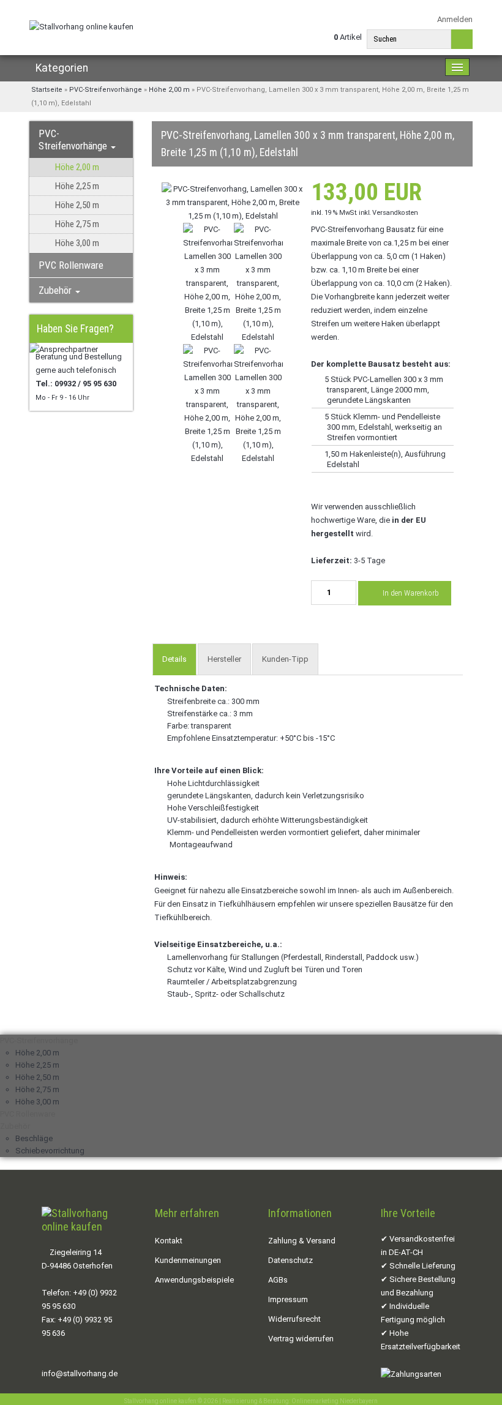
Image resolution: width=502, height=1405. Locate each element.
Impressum (288, 1299)
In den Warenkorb (410, 593)
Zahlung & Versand (301, 1240)
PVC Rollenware (71, 265)
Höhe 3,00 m (77, 243)
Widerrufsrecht (294, 1319)
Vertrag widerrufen (301, 1338)
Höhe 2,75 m (77, 224)
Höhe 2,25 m (77, 186)
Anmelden (454, 19)
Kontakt (168, 1240)
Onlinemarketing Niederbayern (334, 1401)
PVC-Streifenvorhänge (74, 139)
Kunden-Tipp (285, 659)
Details (174, 659)
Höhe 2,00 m (77, 167)
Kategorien (62, 68)
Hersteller (224, 659)
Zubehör (56, 290)
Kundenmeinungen (188, 1260)
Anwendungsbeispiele (194, 1279)
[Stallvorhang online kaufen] (81, 26)
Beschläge (34, 1138)
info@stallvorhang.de (80, 1373)
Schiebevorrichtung (49, 1150)
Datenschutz (290, 1260)
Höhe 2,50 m (77, 205)
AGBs (278, 1279)
